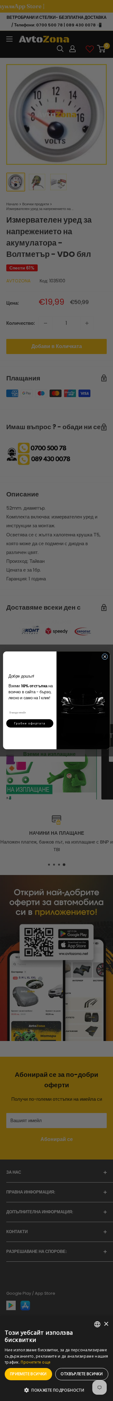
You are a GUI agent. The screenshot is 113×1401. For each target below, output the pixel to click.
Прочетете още (36, 1362)
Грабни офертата (30, 723)
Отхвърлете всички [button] (82, 1373)
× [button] (106, 1324)
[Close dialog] (104, 656)
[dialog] (56, 1358)
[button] (56, 1390)
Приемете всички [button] (28, 1373)
